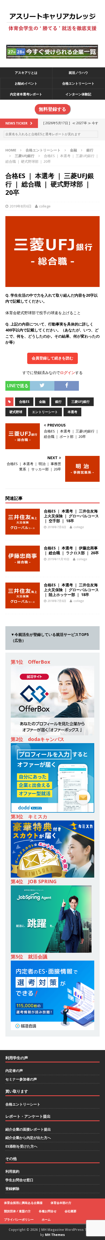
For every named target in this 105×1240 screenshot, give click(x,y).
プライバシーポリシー (19, 1219)
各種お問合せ (48, 1211)
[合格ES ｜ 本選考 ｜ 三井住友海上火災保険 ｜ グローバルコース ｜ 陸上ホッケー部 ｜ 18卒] (22, 605)
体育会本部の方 (61, 1203)
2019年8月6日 (21, 206)
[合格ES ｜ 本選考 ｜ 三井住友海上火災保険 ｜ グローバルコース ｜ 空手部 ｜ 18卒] (22, 531)
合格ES (24, 401)
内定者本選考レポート (26, 94)
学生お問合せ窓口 (19, 1179)
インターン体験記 (78, 94)
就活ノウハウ (78, 72)
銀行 (89, 150)
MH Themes (55, 1234)
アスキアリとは (26, 72)
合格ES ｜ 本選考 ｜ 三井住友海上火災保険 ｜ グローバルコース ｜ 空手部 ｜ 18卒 (71, 515)
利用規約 (12, 1171)
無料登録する (52, 109)
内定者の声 (14, 1070)
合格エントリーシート (78, 83)
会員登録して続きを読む (52, 358)
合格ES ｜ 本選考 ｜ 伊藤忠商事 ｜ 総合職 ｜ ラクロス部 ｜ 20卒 (71, 550)
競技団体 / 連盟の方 (17, 1211)
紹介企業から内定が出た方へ (28, 1137)
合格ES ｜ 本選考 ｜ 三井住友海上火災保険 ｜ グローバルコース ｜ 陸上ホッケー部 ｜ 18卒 (71, 589)
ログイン (67, 372)
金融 (73, 150)
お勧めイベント (26, 83)
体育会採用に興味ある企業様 (23, 1203)
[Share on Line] (82, 383)
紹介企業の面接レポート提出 (28, 1129)
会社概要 (70, 1211)
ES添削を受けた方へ (21, 1146)
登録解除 (12, 1188)
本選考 (72, 412)
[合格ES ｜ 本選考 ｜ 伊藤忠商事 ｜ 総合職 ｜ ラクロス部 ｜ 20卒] (22, 568)
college (45, 206)
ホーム (46, 1219)
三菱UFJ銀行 (80, 401)
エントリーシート (45, 412)
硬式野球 (15, 412)
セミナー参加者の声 (21, 1079)
